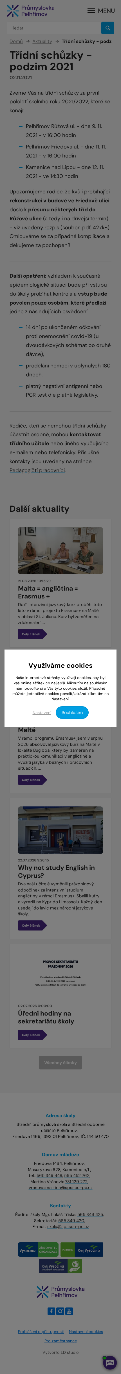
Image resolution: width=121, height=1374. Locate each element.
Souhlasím (72, 712)
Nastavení (42, 712)
